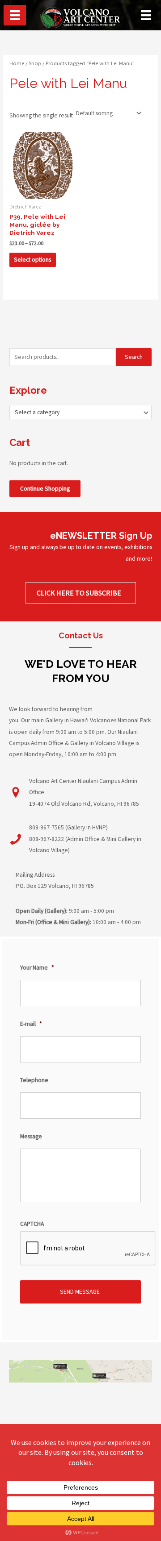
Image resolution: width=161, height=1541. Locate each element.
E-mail (31, 1024)
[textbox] (77, 412)
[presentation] (88, 1248)
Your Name (37, 967)
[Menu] (15, 15)
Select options (32, 259)
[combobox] (80, 412)
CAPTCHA (32, 1224)
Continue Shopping (45, 488)
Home (16, 63)
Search (134, 357)
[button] (80, 593)
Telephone (34, 1080)
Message (31, 1136)
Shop (35, 63)
